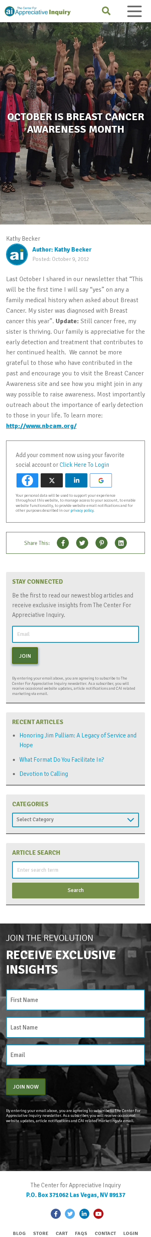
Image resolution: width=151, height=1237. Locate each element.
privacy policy (81, 510)
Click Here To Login (84, 464)
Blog (19, 1234)
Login (130, 1234)
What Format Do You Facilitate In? (61, 759)
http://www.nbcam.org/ (41, 426)
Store (40, 1234)
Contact (105, 1234)
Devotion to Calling (43, 773)
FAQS (81, 1234)
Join (25, 655)
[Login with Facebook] (28, 480)
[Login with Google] (101, 480)
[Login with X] (52, 480)
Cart (62, 1234)
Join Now (26, 1086)
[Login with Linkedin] (76, 480)
